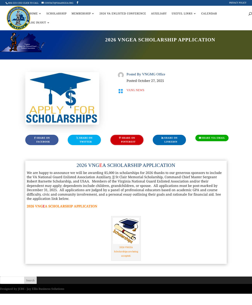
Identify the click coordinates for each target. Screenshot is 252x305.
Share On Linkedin (170, 139)
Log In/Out (37, 22)
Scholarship (56, 13)
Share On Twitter (85, 139)
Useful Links (182, 13)
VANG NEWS (135, 90)
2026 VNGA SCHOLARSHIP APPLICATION (126, 165)
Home (33, 13)
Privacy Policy (237, 3)
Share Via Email (213, 137)
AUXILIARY (159, 13)
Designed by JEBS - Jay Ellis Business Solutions (32, 289)
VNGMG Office (153, 74)
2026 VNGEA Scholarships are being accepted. (126, 251)
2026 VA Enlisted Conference (122, 13)
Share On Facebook (43, 139)
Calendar (209, 13)
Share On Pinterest (128, 139)
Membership (81, 13)
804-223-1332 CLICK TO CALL (23, 2)
